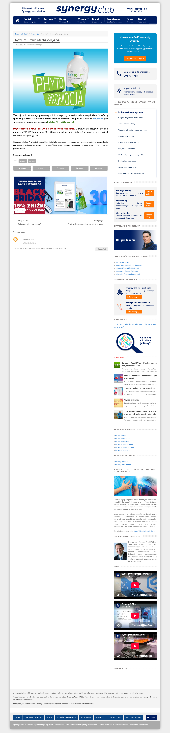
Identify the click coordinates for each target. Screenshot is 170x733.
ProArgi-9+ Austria (122, 450)
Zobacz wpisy (149, 193)
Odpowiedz (101, 249)
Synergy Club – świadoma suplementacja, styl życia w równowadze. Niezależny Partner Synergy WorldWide (55, 724)
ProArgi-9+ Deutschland (124, 447)
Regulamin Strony (133, 717)
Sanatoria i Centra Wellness (127, 271)
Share (42, 168)
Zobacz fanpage (133, 297)
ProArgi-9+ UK (121, 435)
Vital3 (49, 717)
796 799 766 (131, 75)
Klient (97, 20)
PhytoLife (98, 118)
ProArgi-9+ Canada (123, 464)
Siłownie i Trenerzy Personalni (128, 274)
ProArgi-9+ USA (121, 461)
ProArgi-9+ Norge (122, 441)
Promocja (35, 34)
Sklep (18, 717)
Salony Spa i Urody (123, 262)
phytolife (24, 34)
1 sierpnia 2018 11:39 (29, 242)
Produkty (30, 20)
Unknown (26, 239)
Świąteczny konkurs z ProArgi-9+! (139, 388)
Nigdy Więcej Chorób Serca (144, 531)
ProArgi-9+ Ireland (122, 438)
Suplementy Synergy (34, 717)
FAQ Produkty (115, 717)
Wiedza (82, 20)
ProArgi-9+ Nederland (124, 444)
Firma (130, 20)
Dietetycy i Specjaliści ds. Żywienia (129, 265)
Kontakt (142, 20)
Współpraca (114, 20)
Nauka (65, 20)
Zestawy (48, 20)
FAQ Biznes (100, 717)
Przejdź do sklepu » (135, 58)
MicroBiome (86, 717)
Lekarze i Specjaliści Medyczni (127, 268)
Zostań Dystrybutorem (66, 717)
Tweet (23, 168)
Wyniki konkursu (131, 400)
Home (17, 34)
